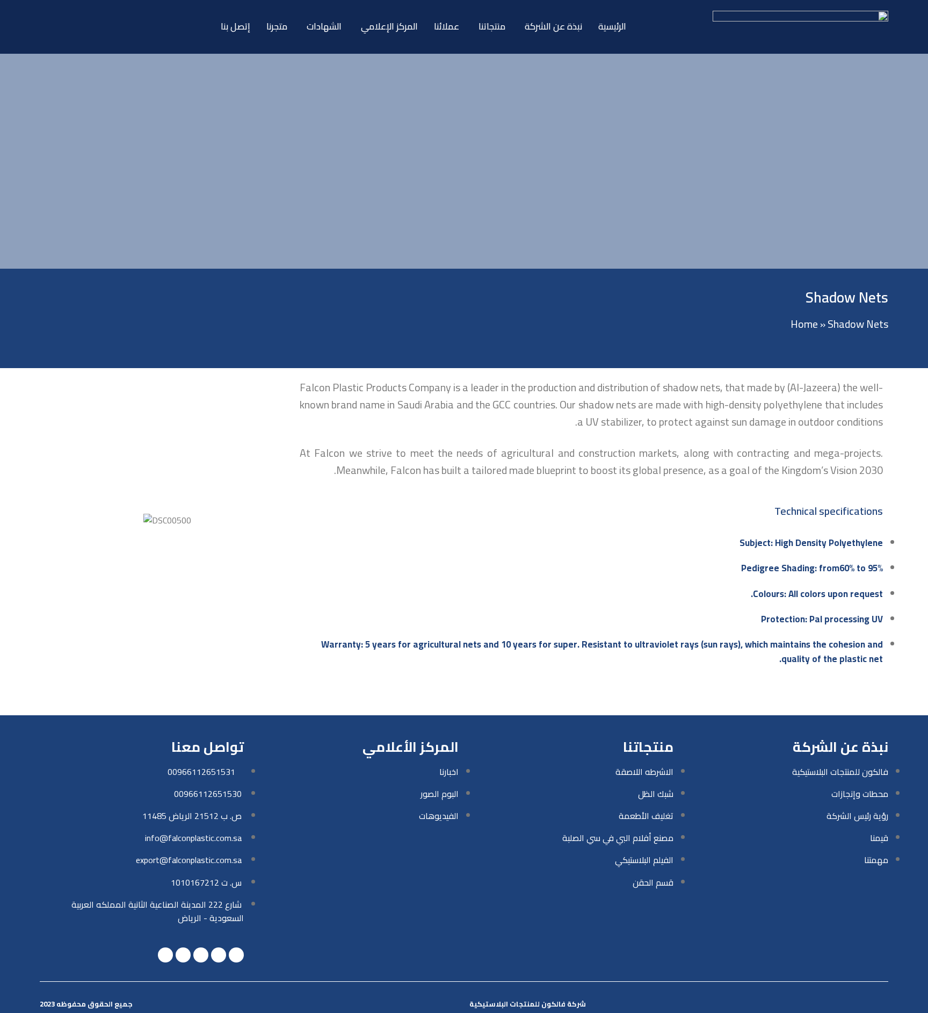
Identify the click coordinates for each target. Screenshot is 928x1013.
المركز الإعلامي (389, 26)
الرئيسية (612, 26)
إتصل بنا (235, 26)
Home (804, 324)
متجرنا (276, 26)
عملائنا (446, 26)
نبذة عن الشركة (553, 26)
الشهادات (324, 26)
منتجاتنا (492, 26)
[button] (55, 520)
